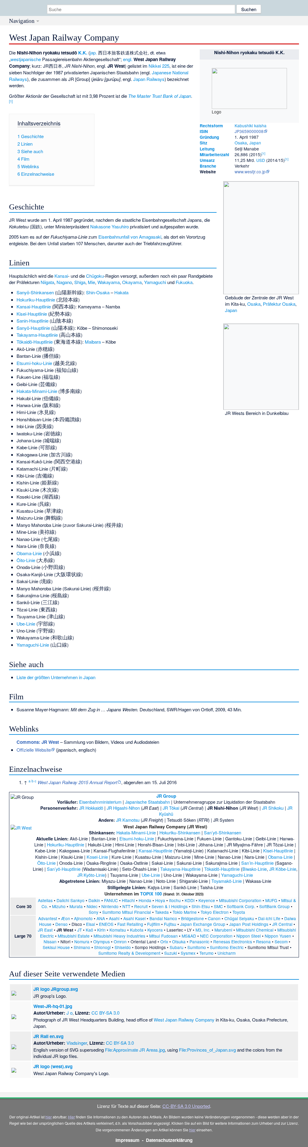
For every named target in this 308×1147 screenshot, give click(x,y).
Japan (255, 143)
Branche (208, 166)
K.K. (82, 52)
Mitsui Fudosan (163, 936)
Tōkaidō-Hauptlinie (35, 342)
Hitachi (128, 900)
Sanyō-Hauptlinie (33, 328)
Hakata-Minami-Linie (37, 391)
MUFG (271, 900)
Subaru (176, 947)
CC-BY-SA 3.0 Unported (186, 1106)
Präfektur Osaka (279, 304)
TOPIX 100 (151, 894)
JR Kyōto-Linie (91, 875)
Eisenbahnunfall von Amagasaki (129, 236)
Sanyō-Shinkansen (35, 292)
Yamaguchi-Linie (33, 645)
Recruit (141, 906)
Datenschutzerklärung (169, 1140)
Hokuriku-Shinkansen (179, 832)
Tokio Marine (185, 912)
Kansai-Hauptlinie (34, 306)
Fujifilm (153, 924)
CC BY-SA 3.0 (105, 1012)
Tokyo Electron (215, 912)
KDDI (190, 900)
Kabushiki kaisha (250, 125)
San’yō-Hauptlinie (64, 869)
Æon (65, 918)
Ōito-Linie (26, 560)
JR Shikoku (273, 808)
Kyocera (155, 930)
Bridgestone (192, 918)
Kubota (136, 930)
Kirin (101, 930)
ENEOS (106, 924)
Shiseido (123, 947)
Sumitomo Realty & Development (129, 953)
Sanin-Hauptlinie (32, 320)
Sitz (203, 143)
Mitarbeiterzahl (214, 154)
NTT (126, 906)
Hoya (160, 900)
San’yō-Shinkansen (222, 832)
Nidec (92, 906)
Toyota (239, 912)
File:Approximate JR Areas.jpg (135, 1050)
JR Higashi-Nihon (123, 808)
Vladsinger (76, 1043)
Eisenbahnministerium (100, 802)
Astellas (45, 900)
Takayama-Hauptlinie (37, 335)
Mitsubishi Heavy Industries (119, 936)
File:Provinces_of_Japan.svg (207, 1050)
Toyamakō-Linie (226, 881)
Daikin (94, 900)
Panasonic (199, 941)
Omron (120, 941)
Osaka (241, 143)
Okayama (132, 282)
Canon (214, 918)
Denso (61, 924)
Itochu (175, 900)
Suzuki (170, 953)
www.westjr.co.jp (250, 171)
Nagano (64, 282)
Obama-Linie (29, 553)
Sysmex (188, 953)
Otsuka (179, 941)
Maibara (93, 342)
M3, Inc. (203, 930)
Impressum (128, 1140)
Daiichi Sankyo (71, 900)
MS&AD (189, 936)
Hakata (121, 292)
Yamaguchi (155, 282)
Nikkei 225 (159, 66)
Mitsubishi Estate (74, 936)
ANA (101, 918)
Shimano (82, 947)
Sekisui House (56, 947)
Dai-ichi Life (269, 918)
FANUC (111, 900)
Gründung (209, 137)
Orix (164, 941)
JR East (45, 930)
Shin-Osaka (97, 292)
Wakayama (108, 282)
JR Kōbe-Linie (282, 869)
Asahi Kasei (134, 918)
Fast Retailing (130, 924)
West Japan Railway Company (184, 1019)
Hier (71, 1116)
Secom (281, 941)
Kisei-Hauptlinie (32, 314)
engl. (127, 59)
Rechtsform (211, 125)
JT (79, 930)
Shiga (79, 282)
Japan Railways (149, 79)
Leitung (207, 149)
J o (69, 1012)
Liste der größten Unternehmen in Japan (56, 677)
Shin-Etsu (201, 906)
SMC (218, 906)
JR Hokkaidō (91, 808)
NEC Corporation (216, 936)
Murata (76, 906)
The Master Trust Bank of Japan (159, 96)
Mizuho (59, 906)
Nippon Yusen (278, 936)
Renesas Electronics (232, 941)
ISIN (204, 131)
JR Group (166, 796)
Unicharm (226, 953)
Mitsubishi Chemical (254, 930)
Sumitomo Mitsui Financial (126, 912)
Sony (93, 912)
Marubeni (223, 930)
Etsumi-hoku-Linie (34, 363)
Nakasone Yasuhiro (109, 226)
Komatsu (117, 930)
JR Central (282, 924)
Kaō (89, 930)
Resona (263, 941)
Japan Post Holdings (248, 924)
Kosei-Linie (97, 857)
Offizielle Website (34, 750)
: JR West (38, 742)
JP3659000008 (249, 131)
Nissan (50, 941)
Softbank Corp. (241, 906)
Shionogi (102, 947)
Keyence (207, 900)
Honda (145, 900)
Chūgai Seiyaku (239, 918)
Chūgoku (95, 276)
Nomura (81, 941)
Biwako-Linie (254, 869)
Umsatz (207, 160)
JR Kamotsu (128, 820)
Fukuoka (184, 282)
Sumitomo (196, 947)
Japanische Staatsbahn (147, 802)
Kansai (61, 276)
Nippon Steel (248, 936)
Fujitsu (170, 924)
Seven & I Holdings (170, 906)
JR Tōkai (171, 808)
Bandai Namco (163, 918)
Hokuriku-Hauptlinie (36, 299)
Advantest (47, 918)
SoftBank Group (274, 906)
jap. (93, 52)
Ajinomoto (83, 918)
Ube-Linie (26, 623)
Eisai (90, 924)
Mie (91, 282)
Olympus (101, 941)
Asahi (114, 918)
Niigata (47, 282)
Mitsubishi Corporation (240, 900)
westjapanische (26, 59)
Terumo (206, 953)
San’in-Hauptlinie (257, 863)
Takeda (162, 912)
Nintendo (110, 906)
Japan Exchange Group (202, 924)
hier (48, 1116)
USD (260, 160)
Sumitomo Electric (227, 947)
